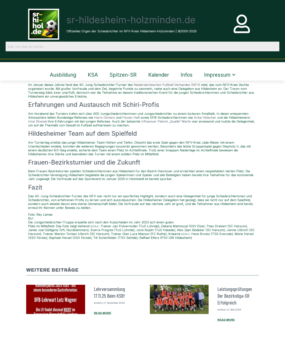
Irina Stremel (37, 121)
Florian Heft (131, 117)
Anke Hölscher (205, 117)
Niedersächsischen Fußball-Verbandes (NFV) (167, 85)
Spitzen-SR (123, 75)
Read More (102, 313)
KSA (93, 75)
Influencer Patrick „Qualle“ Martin (166, 121)
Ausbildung (63, 75)
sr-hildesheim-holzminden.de (131, 20)
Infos (187, 75)
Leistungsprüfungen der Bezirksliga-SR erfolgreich (234, 295)
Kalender (158, 75)
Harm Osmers (104, 117)
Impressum (217, 75)
